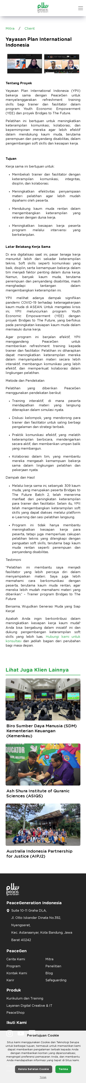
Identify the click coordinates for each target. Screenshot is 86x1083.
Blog (49, 973)
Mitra (10, 28)
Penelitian (53, 966)
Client (30, 28)
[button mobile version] (80, 8)
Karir (10, 980)
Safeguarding (55, 980)
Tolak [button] (43, 1077)
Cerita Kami (15, 959)
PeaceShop (15, 1012)
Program (13, 966)
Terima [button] (63, 1069)
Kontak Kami (16, 973)
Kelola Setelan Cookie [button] (33, 1069)
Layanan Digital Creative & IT (29, 1005)
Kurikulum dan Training (24, 998)
